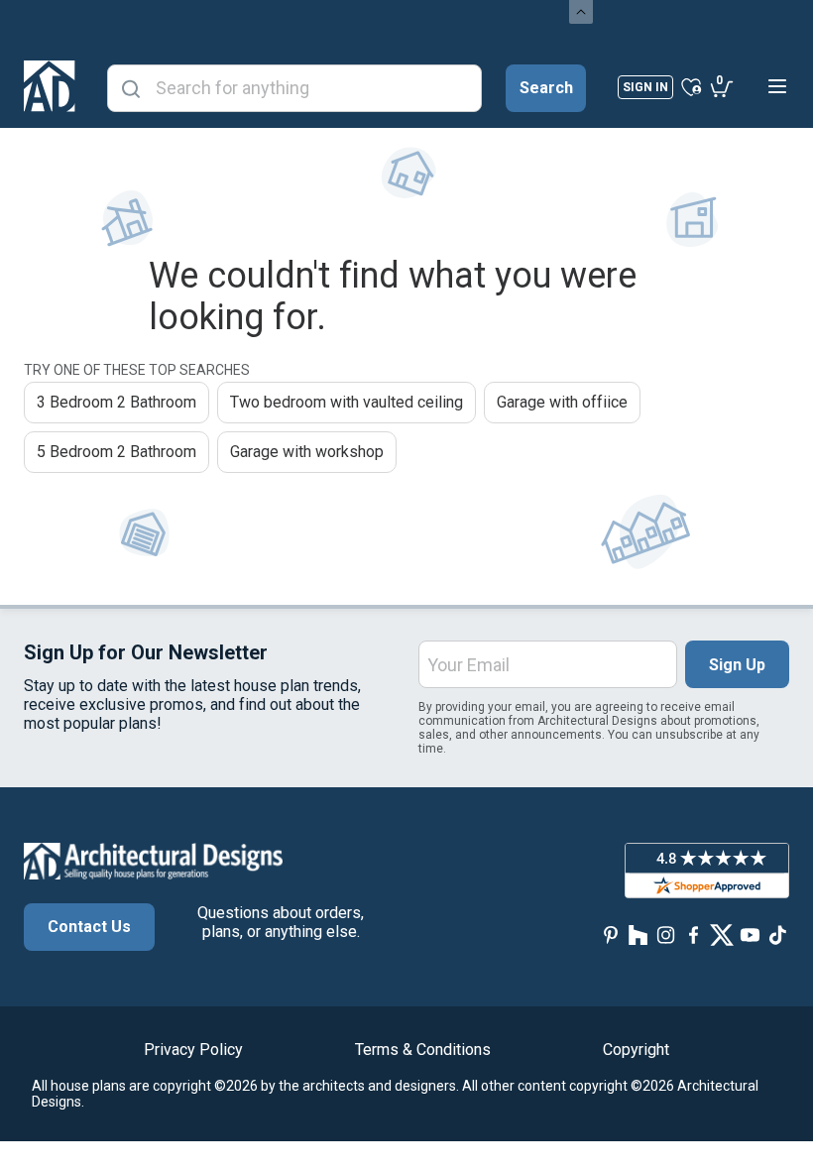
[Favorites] (691, 86)
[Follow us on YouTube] (749, 934)
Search (546, 87)
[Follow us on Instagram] (666, 934)
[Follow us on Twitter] (722, 934)
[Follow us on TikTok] (777, 934)
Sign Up (737, 664)
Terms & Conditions (423, 1049)
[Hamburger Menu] (777, 86)
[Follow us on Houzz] (638, 934)
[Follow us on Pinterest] (611, 934)
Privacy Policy (193, 1049)
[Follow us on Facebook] (694, 934)
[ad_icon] (49, 86)
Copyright (636, 1049)
